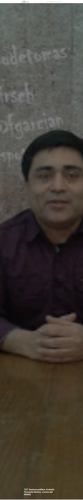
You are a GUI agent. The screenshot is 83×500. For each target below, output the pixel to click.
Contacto (58, 1)
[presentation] (48, 1)
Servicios (55, 1)
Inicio (47, 1)
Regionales (51, 1)
